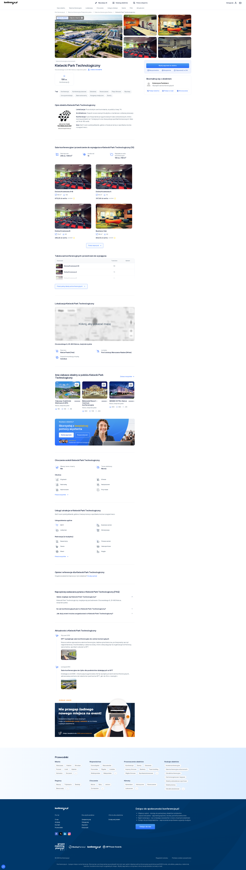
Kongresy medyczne (97, 96)
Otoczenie (100, 8)
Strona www (183, 91)
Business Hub (101, 231)
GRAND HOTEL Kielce (118, 401)
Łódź (66, 769)
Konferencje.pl (60, 12)
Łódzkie (112, 769)
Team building (153, 769)
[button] (120, 3)
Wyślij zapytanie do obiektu (168, 66)
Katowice (59, 773)
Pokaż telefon (154, 91)
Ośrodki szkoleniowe (172, 789)
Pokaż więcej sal (93, 245)
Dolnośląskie (95, 765)
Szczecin (69, 773)
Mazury (58, 784)
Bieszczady (60, 788)
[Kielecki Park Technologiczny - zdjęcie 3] (174, 25)
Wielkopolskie (95, 773)
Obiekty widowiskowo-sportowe (176, 781)
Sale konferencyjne (75, 8)
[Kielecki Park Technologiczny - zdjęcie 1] (88, 36)
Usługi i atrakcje (113, 8)
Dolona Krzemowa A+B (64, 191)
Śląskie (103, 769)
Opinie (124, 8)
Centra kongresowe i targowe (175, 777)
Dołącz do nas (145, 826)
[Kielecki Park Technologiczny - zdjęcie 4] (140, 47)
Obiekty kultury (170, 785)
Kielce (74, 70)
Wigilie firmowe (130, 773)
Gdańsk (73, 769)
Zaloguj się (85, 822)
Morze (93, 784)
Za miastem (95, 788)
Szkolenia (93, 92)
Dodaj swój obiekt (114, 819)
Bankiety (142, 769)
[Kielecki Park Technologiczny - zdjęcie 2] (140, 25)
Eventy (109, 96)
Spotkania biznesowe (146, 773)
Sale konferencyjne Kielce (104, 12)
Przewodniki (59, 828)
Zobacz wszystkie (126, 376)
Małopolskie (107, 773)
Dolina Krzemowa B (62, 231)
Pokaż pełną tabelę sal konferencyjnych (70, 286)
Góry (100, 784)
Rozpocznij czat (82, 435)
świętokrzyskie (81, 70)
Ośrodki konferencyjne (173, 773)
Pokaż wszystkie (60, 495)
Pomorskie (94, 769)
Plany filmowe (116, 92)
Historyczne (140, 784)
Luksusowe (129, 788)
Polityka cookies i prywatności (181, 858)
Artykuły (57, 822)
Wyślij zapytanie (66, 435)
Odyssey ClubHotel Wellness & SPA (63, 402)
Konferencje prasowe (79, 92)
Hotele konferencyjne (173, 765)
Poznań (58, 769)
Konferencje (65, 92)
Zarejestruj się (86, 819)
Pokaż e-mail (168, 91)
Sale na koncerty (81, 96)
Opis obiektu (61, 8)
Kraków (69, 765)
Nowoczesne (104, 92)
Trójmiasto (68, 784)
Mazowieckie (107, 765)
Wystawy (127, 92)
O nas (57, 819)
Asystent (85, 825)
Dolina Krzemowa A (103, 191)
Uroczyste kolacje (66, 96)
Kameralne (129, 784)
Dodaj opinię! (92, 576)
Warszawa (59, 765)
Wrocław (78, 765)
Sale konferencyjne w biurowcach (65, 61)
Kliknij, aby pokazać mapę (95, 324)
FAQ (131, 8)
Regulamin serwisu (162, 858)
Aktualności (140, 8)
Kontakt (57, 825)
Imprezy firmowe (130, 769)
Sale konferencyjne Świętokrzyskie (80, 12)
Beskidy (77, 784)
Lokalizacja (89, 8)
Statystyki (85, 828)
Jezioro (107, 784)
